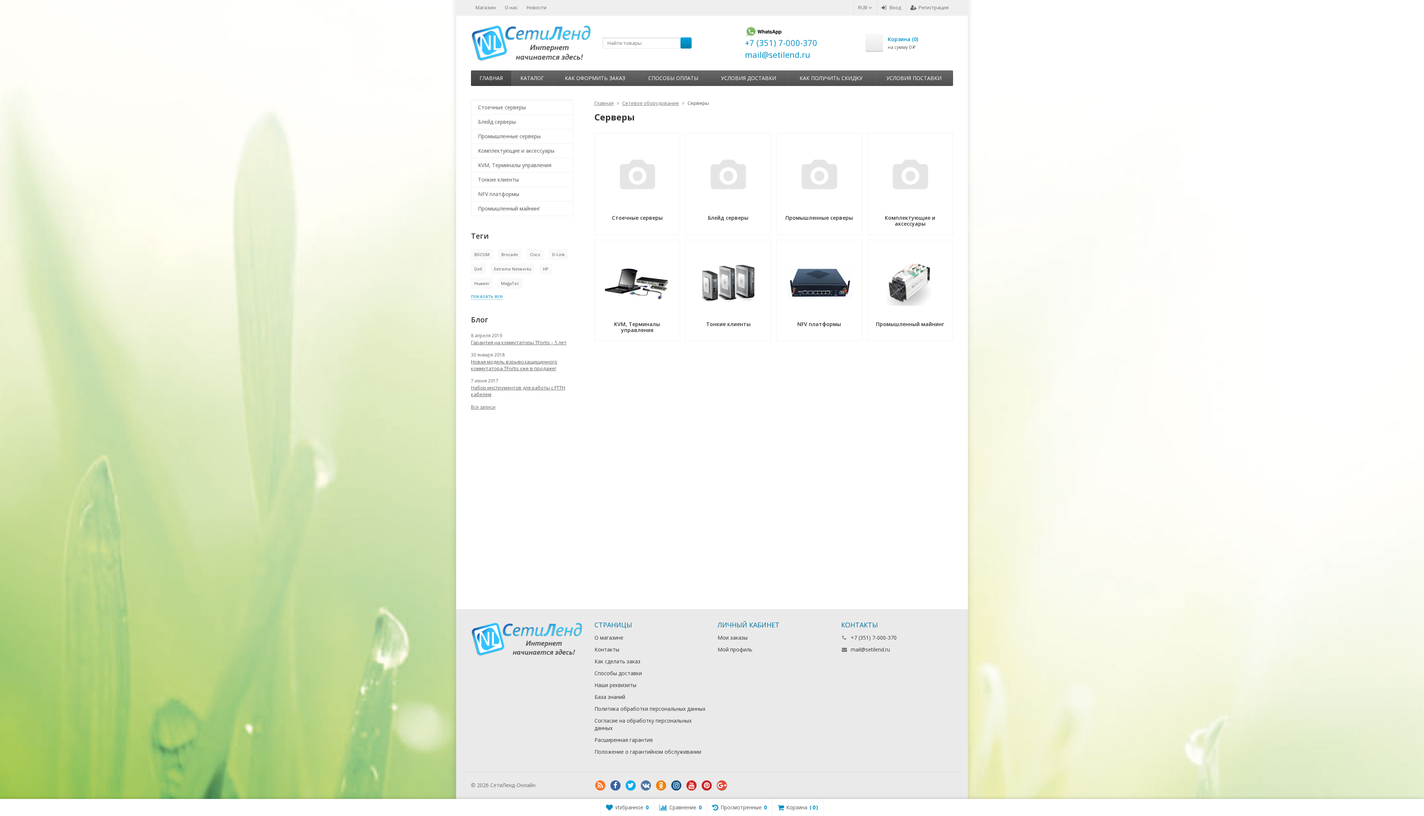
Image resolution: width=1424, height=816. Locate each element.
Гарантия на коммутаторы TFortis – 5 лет (519, 342)
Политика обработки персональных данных (649, 708)
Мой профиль (735, 649)
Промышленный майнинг (509, 208)
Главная (491, 78)
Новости (537, 7)
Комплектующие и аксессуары (516, 150)
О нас (511, 7)
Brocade (509, 254)
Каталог (532, 78)
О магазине (608, 637)
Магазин (485, 7)
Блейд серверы (497, 121)
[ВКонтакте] (646, 786)
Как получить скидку (831, 78)
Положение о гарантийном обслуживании (647, 751)
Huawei (481, 283)
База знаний (609, 696)
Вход (895, 7)
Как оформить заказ (595, 78)
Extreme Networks (512, 269)
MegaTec (510, 283)
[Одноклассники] (661, 786)
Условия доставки (748, 78)
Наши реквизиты (615, 685)
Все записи (483, 407)
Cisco (535, 254)
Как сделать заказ (617, 661)
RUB (863, 7)
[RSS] (600, 786)
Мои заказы (733, 637)
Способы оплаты (673, 78)
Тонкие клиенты (498, 179)
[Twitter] (631, 786)
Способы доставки (618, 673)
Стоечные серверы (502, 107)
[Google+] (722, 786)
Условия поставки (914, 78)
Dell (478, 269)
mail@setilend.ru (870, 649)
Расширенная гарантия (623, 739)
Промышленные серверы (509, 136)
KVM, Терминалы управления (514, 165)
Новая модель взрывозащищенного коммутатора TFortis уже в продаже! (514, 365)
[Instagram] (676, 786)
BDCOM (482, 254)
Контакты (606, 649)
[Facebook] (616, 786)
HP (545, 269)
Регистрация (934, 7)
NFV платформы (498, 194)
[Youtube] (692, 786)
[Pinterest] (707, 786)
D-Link (558, 254)
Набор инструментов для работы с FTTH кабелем (518, 391)
